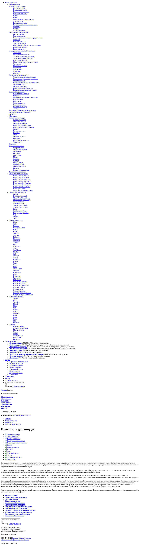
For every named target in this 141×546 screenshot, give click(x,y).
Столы (15, 334)
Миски (15, 157)
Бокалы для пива (19, 283)
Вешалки (16, 339)
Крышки (16, 168)
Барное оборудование (16, 92)
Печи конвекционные (21, 12)
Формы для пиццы (19, 120)
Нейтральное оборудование (18, 32)
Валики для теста (19, 131)
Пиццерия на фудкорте (18, 347)
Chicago (16, 255)
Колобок (16, 322)
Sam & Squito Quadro (20, 207)
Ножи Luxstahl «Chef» (21, 177)
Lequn (15, 209)
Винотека (16, 239)
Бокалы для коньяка (20, 282)
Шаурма (16, 28)
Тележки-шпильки (19, 43)
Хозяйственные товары (17, 172)
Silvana (15, 257)
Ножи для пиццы (19, 188)
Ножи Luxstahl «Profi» (21, 175)
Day (14, 215)
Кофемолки (17, 101)
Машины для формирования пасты (25, 62)
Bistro (15, 222)
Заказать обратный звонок (21, 415)
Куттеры (16, 73)
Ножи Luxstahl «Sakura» (21, 187)
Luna (15, 267)
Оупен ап (16, 246)
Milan (15, 306)
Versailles (16, 302)
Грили (15, 17)
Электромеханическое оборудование (22, 51)
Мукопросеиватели (20, 66)
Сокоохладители (19, 103)
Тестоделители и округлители (23, 56)
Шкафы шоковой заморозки (23, 88)
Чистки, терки (18, 162)
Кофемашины (18, 99)
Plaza (15, 231)
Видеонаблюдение (16, 373)
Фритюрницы (18, 21)
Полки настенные (19, 41)
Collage (15, 216)
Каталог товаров (11, 2)
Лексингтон (17, 268)
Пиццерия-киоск (15, 350)
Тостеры (16, 108)
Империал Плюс (19, 228)
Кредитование (14, 371)
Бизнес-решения (10, 341)
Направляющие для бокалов (23, 295)
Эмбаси (16, 233)
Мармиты (16, 27)
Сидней (16, 270)
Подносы (12, 144)
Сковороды (17, 151)
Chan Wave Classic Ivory (21, 198)
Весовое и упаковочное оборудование (22, 110)
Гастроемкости (18, 148)
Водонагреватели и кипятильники (25, 25)
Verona (15, 298)
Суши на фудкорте (16, 356)
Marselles (16, 313)
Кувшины (16, 276)
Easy (14, 244)
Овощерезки (17, 69)
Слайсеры (16, 71)
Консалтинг (13, 375)
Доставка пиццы (15, 343)
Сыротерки (17, 64)
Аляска (15, 311)
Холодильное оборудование (19, 75)
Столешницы (18, 335)
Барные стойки (18, 326)
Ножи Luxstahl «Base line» (22, 181)
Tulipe (15, 224)
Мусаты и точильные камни (23, 190)
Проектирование (15, 367)
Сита (15, 135)
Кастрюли (16, 153)
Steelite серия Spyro (20, 211)
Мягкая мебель (18, 330)
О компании (9, 376)
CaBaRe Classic (18, 202)
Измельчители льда (20, 107)
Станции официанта (20, 328)
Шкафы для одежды (20, 47)
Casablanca (17, 250)
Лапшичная (14, 358)
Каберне (16, 237)
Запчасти (12, 114)
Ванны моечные (19, 34)
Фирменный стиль (16, 369)
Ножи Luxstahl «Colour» (21, 185)
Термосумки (17, 142)
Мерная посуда (18, 164)
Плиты (15, 15)
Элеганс (16, 235)
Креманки (16, 278)
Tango (15, 263)
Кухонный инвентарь (16, 146)
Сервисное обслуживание (18, 362)
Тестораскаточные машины (23, 58)
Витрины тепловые (20, 23)
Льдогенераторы (19, 84)
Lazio (15, 300)
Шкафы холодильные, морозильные (26, 82)
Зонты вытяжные (19, 36)
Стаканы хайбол (19, 287)
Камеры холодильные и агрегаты (25, 90)
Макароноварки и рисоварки (23, 19)
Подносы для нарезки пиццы (23, 127)
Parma (15, 315)
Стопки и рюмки (19, 291)
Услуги (7, 360)
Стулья (15, 332)
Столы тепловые (19, 30)
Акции (7, 378)
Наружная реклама (16, 363)
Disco (15, 274)
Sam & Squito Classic (20, 205)
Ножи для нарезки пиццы (22, 125)
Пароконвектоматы (20, 10)
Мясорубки (17, 68)
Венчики (16, 133)
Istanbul (15, 252)
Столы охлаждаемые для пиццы (24, 77)
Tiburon (15, 242)
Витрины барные (19, 81)
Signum (15, 309)
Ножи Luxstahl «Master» (21, 179)
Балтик (15, 261)
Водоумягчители (19, 49)
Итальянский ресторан (18, 348)
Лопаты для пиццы (20, 123)
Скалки (15, 129)
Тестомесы (17, 53)
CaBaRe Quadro (18, 203)
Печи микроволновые (21, 94)
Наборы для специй (20, 196)
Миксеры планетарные (21, 55)
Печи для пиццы (19, 8)
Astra (15, 317)
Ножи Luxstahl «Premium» (22, 183)
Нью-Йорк (17, 259)
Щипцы (16, 161)
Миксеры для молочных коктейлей (25, 97)
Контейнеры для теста (21, 140)
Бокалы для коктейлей (21, 285)
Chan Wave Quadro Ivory (21, 200)
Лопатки (16, 159)
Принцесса (17, 272)
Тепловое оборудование (17, 6)
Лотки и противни (19, 166)
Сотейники (17, 155)
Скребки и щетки (19, 136)
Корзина (4, 390)
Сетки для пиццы (19, 121)
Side (14, 248)
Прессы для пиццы (20, 60)
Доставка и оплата (11, 380)
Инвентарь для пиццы (17, 118)
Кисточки (16, 138)
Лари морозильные (20, 86)
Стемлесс (16, 241)
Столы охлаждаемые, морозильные (25, 79)
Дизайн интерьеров (16, 365)
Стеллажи (16, 40)
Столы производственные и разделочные (27, 38)
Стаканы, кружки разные (22, 293)
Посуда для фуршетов (20, 213)
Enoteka (16, 226)
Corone (15, 194)
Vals (14, 321)
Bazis (15, 319)
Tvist (15, 218)
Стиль (15, 265)
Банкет (15, 229)
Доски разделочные (20, 149)
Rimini (15, 304)
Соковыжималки (19, 105)
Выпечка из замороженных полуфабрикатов (26, 354)
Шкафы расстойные (20, 14)
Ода (14, 254)
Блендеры (16, 95)
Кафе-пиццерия (15, 345)
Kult (14, 308)
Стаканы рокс (18, 289)
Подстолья (17, 337)
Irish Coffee (17, 280)
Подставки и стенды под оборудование (27, 45)
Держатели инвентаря (21, 170)
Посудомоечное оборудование (19, 112)
